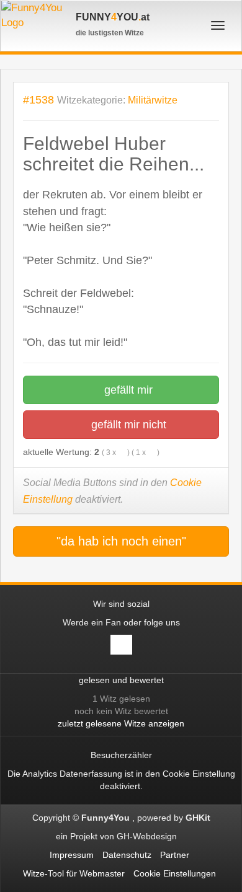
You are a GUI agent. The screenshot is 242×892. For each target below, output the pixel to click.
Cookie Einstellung (199, 774)
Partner (174, 855)
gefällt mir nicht (127, 424)
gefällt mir (127, 390)
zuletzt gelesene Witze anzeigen (121, 723)
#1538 (38, 99)
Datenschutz (126, 855)
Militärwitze (152, 100)
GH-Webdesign (148, 836)
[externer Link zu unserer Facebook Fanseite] (121, 645)
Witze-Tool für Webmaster (74, 873)
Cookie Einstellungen (174, 873)
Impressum (72, 855)
